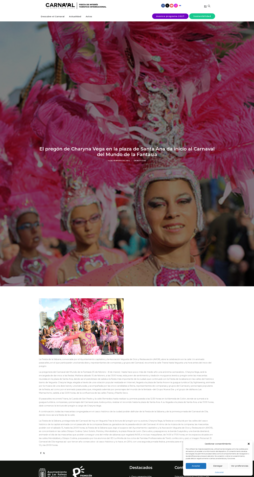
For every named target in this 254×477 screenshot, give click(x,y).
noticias (141, 161)
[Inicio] (75, 5)
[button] (248, 443)
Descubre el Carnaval (53, 16)
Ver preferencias (239, 466)
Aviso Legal (219, 472)
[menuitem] (53, 16)
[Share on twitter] (44, 453)
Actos (89, 16)
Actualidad (75, 16)
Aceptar (196, 466)
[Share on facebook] (40, 453)
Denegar (218, 466)
